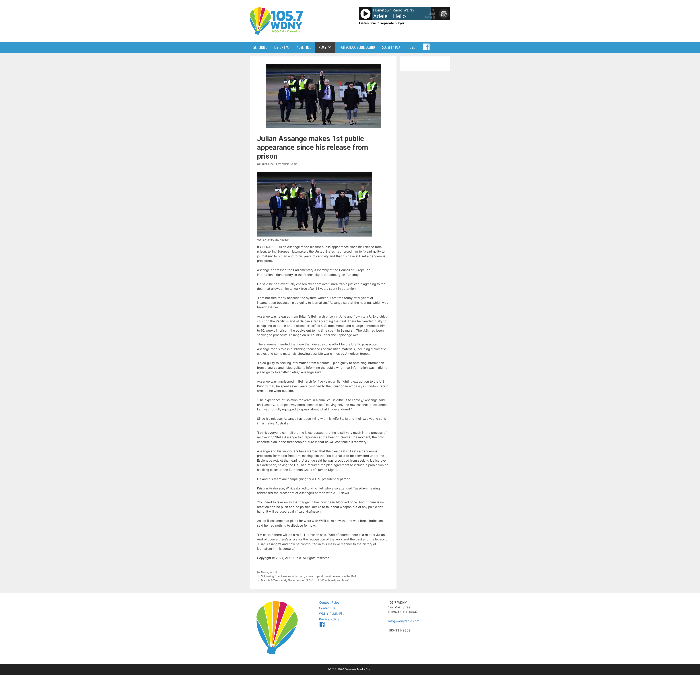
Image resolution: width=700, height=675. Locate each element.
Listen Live (281, 47)
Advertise (304, 47)
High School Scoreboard (357, 47)
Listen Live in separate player (381, 23)
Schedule (260, 47)
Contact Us (327, 608)
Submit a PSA (391, 47)
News (322, 47)
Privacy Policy (329, 619)
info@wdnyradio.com (403, 621)
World (273, 572)
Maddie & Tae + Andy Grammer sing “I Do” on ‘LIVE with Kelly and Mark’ (305, 580)
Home (411, 47)
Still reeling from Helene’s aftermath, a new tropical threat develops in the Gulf (308, 576)
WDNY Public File (331, 613)
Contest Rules (329, 602)
